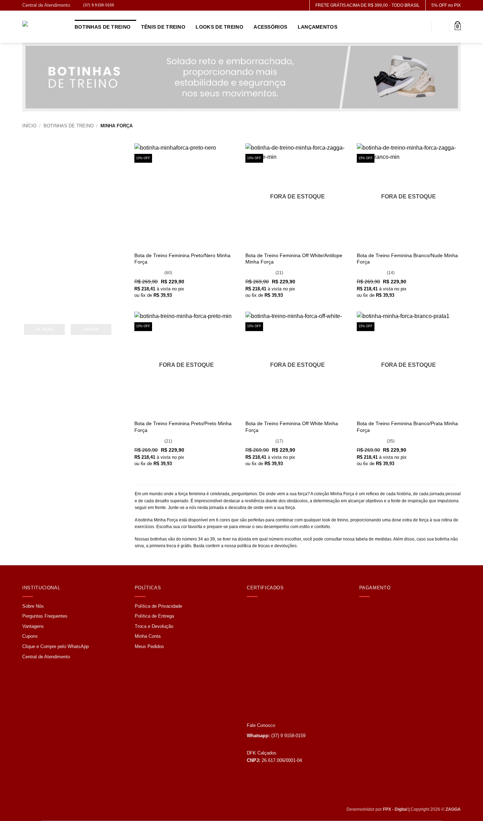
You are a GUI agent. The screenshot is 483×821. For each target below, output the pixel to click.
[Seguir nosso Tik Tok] (137, 6)
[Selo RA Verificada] (272, 689)
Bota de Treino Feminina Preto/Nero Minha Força (182, 259)
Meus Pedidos (149, 646)
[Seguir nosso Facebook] (122, 6)
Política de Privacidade (158, 606)
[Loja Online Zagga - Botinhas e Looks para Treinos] (43, 27)
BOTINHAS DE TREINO (68, 125)
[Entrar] (440, 27)
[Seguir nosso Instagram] (130, 6)
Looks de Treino (219, 27)
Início (29, 125)
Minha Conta (148, 636)
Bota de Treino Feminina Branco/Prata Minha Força (407, 427)
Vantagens (33, 626)
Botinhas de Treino (102, 27)
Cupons (30, 636)
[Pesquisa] (423, 27)
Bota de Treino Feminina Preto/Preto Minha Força (183, 427)
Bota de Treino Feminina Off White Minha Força (291, 427)
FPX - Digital (395, 809)
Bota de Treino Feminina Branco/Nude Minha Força (407, 259)
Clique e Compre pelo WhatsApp (55, 646)
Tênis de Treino (163, 27)
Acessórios (270, 27)
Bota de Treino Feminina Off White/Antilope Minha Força (293, 259)
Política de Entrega (154, 616)
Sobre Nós (33, 606)
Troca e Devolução (154, 626)
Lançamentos (317, 27)
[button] (458, 27)
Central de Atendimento (46, 5)
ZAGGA (453, 809)
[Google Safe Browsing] (267, 628)
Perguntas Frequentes (45, 616)
